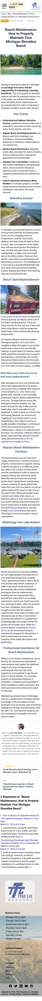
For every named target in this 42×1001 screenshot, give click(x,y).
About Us (10, 967)
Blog (9, 14)
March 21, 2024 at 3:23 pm (12, 849)
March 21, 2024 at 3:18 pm (12, 824)
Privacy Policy (15, 994)
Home (3, 14)
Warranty (10, 974)
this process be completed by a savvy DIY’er (18, 627)
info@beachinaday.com (18, 954)
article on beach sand (16, 316)
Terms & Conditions (30, 994)
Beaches (5, 21)
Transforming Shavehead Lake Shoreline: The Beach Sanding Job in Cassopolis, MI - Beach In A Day (20, 843)
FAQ (8, 978)
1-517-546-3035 (16, 6)
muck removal (14, 510)
